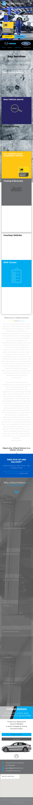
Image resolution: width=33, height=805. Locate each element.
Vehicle (4, 47)
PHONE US (8, 36)
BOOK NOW (24, 473)
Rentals (10, 47)
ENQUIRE (20, 36)
